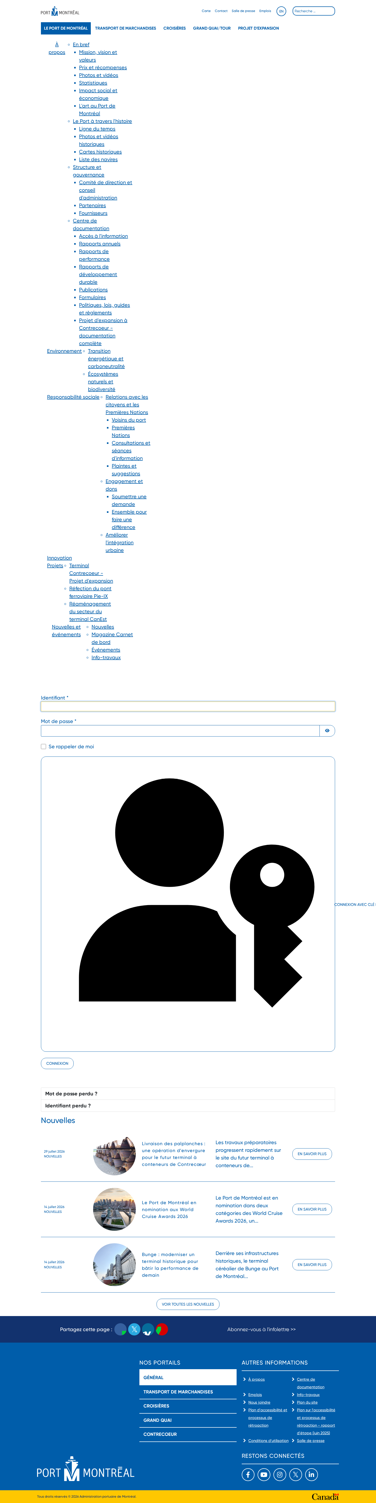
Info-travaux (308, 1394)
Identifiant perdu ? (68, 1106)
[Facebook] (248, 1474)
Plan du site (307, 1402)
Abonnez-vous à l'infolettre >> (261, 1329)
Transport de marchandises (125, 28)
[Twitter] (295, 1474)
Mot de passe (58, 721)
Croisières (174, 28)
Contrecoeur (160, 1434)
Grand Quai (157, 1420)
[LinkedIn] (311, 1474)
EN (281, 11)
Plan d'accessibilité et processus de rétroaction (267, 1418)
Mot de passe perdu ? (71, 1094)
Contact (221, 11)
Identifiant (55, 698)
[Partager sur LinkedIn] (148, 1329)
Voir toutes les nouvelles (188, 1304)
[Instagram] (279, 1474)
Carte (206, 11)
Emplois (265, 11)
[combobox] (314, 11)
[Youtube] (264, 1474)
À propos (256, 1379)
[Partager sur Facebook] (120, 1329)
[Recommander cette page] (162, 1329)
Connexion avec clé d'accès (334, 904)
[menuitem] (57, 194)
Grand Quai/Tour (212, 28)
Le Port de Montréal (66, 28)
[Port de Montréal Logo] (60, 11)
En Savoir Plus (312, 1154)
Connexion (57, 1063)
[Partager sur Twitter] (134, 1329)
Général (153, 1377)
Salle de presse (243, 11)
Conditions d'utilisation (268, 1440)
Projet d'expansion (258, 28)
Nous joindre (259, 1402)
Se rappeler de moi (71, 746)
